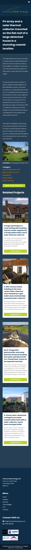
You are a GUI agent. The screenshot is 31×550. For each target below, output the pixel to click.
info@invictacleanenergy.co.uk (14, 521)
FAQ (4, 507)
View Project (15, 251)
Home (5, 497)
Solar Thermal (8, 181)
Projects (5, 499)
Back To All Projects (14, 186)
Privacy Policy (19, 548)
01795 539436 (8, 524)
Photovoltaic (7, 178)
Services (5, 502)
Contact (5, 510)
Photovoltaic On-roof (11, 172)
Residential (7, 175)
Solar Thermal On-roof (11, 169)
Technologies (7, 505)
